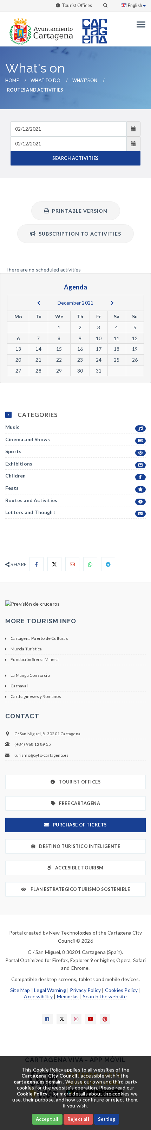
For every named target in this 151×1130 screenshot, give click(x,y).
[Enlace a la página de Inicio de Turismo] (91, 28)
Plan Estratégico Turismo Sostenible (79, 889)
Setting (106, 1119)
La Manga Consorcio (30, 675)
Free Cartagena (79, 803)
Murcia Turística (26, 648)
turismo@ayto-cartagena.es (41, 755)
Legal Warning (50, 990)
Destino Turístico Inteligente (79, 846)
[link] (39, 28)
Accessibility (38, 996)
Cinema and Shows (27, 439)
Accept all (47, 1119)
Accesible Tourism (79, 867)
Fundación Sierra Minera (35, 659)
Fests (12, 488)
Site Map (20, 990)
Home (12, 80)
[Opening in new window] (75, 603)
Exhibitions (18, 464)
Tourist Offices (77, 5)
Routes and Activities (31, 500)
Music (12, 427)
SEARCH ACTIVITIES (75, 158)
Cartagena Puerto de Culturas (39, 638)
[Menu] (139, 24)
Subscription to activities (78, 234)
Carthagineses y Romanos (36, 696)
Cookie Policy (32, 1094)
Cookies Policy (121, 990)
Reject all (78, 1119)
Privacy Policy (85, 990)
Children (15, 476)
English (135, 5)
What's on (85, 80)
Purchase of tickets (80, 825)
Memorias (68, 996)
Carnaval (19, 685)
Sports (13, 451)
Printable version (78, 211)
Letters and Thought (30, 512)
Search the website (105, 996)
